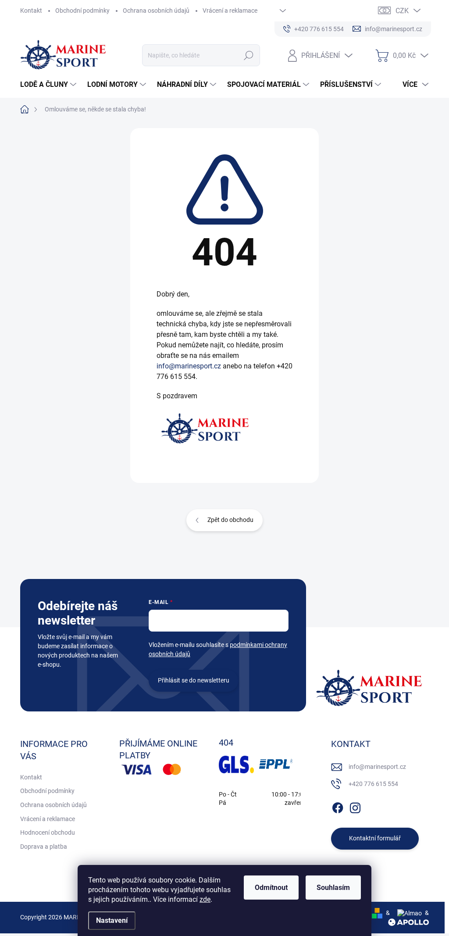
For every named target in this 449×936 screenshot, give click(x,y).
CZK (402, 11)
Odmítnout (271, 887)
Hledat (248, 55)
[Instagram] (355, 806)
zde (205, 899)
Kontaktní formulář (375, 838)
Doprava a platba (43, 846)
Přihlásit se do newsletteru (193, 680)
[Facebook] (337, 806)
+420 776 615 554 (373, 783)
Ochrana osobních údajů (156, 10)
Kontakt (31, 10)
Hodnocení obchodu (47, 832)
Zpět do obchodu (230, 519)
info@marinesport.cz (189, 366)
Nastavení (112, 920)
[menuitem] (49, 84)
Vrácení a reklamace (230, 10)
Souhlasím (333, 887)
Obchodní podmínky (82, 10)
